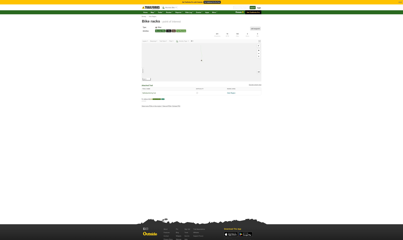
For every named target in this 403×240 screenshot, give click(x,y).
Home (145, 12)
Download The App (232, 228)
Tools (186, 232)
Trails (160, 12)
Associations (199, 229)
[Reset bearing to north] (258, 56)
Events (198, 12)
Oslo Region (231, 93)
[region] (201, 60)
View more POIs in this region (151, 106)
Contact (166, 236)
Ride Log (188, 12)
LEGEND (143, 70)
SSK (163, 99)
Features (167, 232)
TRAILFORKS (157, 99)
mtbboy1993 (147, 99)
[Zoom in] (258, 50)
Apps (207, 12)
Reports (178, 12)
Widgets (178, 236)
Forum (198, 236)
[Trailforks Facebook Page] (144, 228)
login (259, 8)
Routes (168, 12)
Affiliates (196, 232)
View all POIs (167, 106)
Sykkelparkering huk (149, 93)
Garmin (186, 236)
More (214, 12)
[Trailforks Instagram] (147, 228)
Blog (177, 232)
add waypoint (255, 29)
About (165, 229)
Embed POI (176, 106)
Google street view (255, 85)
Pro (177, 229)
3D (259, 72)
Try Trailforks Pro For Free (212, 2)
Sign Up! (187, 229)
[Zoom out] (258, 53)
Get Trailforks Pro (253, 12)
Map (152, 12)
